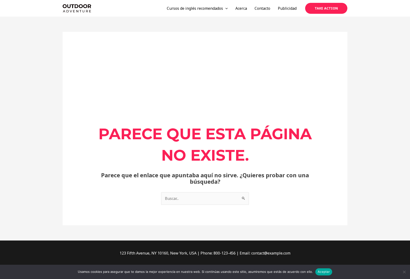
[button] (326, 8)
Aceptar (324, 272)
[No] (404, 271)
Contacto (262, 8)
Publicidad (287, 8)
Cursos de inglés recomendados (195, 8)
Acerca (241, 8)
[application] (225, 8)
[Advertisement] (205, 87)
